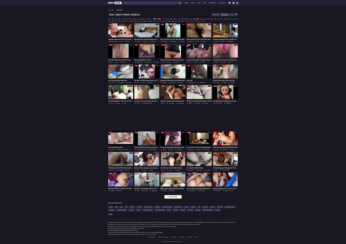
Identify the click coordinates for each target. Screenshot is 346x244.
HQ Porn (222, 3)
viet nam (137, 21)
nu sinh (196, 19)
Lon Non (217, 210)
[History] (233, 3)
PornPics (212, 3)
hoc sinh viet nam (115, 19)
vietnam (135, 19)
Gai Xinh (139, 207)
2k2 (179, 21)
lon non (111, 21)
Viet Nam (157, 207)
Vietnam (193, 207)
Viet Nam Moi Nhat (147, 210)
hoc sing (202, 21)
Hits (204, 3)
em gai (181, 19)
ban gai (229, 19)
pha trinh (235, 19)
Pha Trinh (219, 207)
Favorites (182, 237)
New (199, 3)
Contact (174, 237)
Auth (196, 237)
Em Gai (138, 210)
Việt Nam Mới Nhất (121, 210)
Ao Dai (110, 207)
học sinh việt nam (159, 21)
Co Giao (186, 207)
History (190, 237)
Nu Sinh (176, 210)
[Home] (115, 3)
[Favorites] (229, 3)
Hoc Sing (198, 210)
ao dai (124, 19)
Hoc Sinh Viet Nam (160, 210)
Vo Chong (190, 210)
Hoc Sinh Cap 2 (148, 207)
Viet (199, 207)
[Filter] (236, 14)
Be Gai (169, 210)
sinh (215, 19)
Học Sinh (182, 210)
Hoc (121, 207)
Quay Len (131, 210)
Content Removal (163, 237)
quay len (175, 21)
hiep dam (141, 19)
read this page (159, 232)
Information (152, 237)
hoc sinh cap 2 (173, 19)
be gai (196, 21)
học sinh (220, 19)
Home (186, 3)
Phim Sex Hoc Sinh (230, 207)
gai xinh (168, 21)
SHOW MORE (173, 197)
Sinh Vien (205, 207)
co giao (130, 19)
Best (193, 3)
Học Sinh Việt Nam (167, 207)
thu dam (117, 21)
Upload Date (216, 14)
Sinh (116, 207)
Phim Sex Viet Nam (207, 210)
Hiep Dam (111, 210)
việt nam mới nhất (127, 21)
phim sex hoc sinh (187, 21)
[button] (237, 3)
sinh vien (157, 19)
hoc (165, 19)
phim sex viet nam (207, 19)
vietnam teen (188, 19)
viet (225, 19)
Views (231, 14)
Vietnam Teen (178, 207)
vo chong (148, 19)
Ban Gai (213, 207)
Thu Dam (132, 207)
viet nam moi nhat (146, 21)
